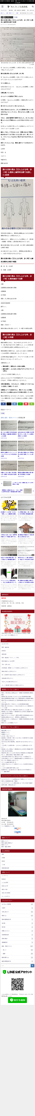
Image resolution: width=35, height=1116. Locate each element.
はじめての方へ (4, 10)
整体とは (17, 915)
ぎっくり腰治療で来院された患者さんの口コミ (13, 685)
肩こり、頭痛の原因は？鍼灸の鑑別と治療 (12, 754)
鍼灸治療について (6, 730)
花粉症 (3, 861)
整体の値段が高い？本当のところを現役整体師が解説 (15, 704)
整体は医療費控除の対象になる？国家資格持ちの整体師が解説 (17, 698)
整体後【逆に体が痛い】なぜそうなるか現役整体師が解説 (16, 696)
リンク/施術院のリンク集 (7, 826)
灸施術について (5, 734)
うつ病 (3, 864)
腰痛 (2, 17)
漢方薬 (17, 927)
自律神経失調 (17, 934)
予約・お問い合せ (30, 10)
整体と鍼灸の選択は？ (7, 842)
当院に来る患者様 (6, 892)
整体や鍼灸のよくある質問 (8, 661)
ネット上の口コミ (6, 896)
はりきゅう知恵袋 (17, 904)
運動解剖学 (17, 942)
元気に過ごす (17, 911)
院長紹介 (4, 650)
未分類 (17, 923)
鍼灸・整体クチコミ (9, 17)
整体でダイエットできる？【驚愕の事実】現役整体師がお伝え (17, 715)
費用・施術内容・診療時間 (19, 10)
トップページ (5, 875)
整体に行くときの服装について (9, 722)
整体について (4, 844)
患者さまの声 (5, 885)
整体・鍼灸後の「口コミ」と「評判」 (11, 657)
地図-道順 (11, 10)
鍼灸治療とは (17, 957)
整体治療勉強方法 (17, 919)
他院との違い (5, 889)
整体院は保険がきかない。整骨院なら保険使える (14, 717)
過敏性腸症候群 (5, 868)
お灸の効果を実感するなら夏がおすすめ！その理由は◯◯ (16, 756)
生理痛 (3, 857)
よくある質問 (5, 882)
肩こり (18, 950)
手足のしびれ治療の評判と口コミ (10, 681)
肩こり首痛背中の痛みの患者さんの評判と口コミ (13, 674)
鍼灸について (4, 841)
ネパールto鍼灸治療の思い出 (8, 762)
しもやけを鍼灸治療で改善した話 (10, 767)
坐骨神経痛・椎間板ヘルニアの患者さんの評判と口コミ (15, 667)
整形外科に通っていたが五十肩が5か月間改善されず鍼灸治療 (17, 752)
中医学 (17, 908)
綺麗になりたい (17, 930)
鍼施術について (5, 732)
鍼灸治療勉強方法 (17, 961)
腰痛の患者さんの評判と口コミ (9, 671)
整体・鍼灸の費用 (6, 846)
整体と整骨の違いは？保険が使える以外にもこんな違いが (16, 709)
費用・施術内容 (5, 647)
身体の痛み (17, 938)
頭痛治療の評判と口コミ (7, 678)
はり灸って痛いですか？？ (8, 736)
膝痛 (3, 854)
